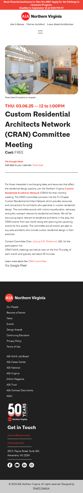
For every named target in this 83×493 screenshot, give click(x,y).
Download (38, 165)
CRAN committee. (37, 261)
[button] (40, 32)
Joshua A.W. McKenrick (44, 241)
